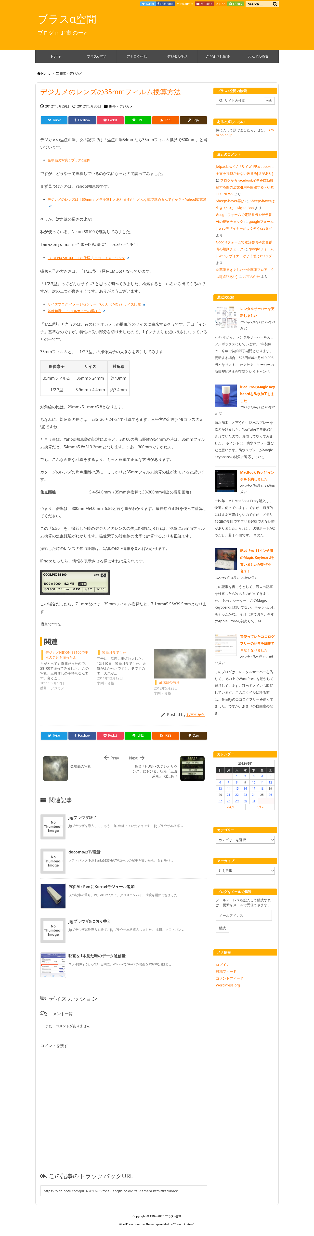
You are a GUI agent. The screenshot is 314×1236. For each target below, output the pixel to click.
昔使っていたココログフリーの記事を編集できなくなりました (257, 643)
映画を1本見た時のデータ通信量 (97, 955)
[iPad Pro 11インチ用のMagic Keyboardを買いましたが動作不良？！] (226, 559)
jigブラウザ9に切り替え (89, 921)
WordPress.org (228, 985)
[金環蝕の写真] (180, 663)
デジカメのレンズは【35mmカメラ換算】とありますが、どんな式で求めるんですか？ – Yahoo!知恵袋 (127, 199)
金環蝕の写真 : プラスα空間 (69, 160)
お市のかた (195, 714)
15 (237, 788)
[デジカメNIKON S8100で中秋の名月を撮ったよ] (68, 670)
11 (262, 782)
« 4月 (230, 807)
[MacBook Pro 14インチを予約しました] (226, 480)
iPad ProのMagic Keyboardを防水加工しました (257, 394)
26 (270, 795)
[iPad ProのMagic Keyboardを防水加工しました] (226, 395)
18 (262, 788)
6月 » (260, 807)
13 (220, 788)
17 (253, 788)
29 (237, 801)
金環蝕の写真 (169, 682)
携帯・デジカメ (71, 73)
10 (253, 782)
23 (245, 795)
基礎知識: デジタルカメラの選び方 (74, 310)
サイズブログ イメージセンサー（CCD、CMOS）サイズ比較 (94, 304)
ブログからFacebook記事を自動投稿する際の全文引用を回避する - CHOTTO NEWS (245, 187)
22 (237, 795)
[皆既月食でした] (125, 667)
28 (228, 801)
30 (245, 801)
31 (253, 801)
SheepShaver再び (230, 201)
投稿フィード (226, 971)
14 (228, 788)
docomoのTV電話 (84, 852)
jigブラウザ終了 (82, 817)
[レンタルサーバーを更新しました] (226, 317)
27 (220, 801)
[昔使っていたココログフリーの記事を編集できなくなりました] (226, 644)
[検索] (275, 4)
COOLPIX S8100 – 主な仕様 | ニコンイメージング (86, 257)
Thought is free (183, 1224)
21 (228, 795)
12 (270, 782)
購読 (222, 928)
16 (245, 788)
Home (45, 73)
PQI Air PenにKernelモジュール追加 (101, 886)
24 (253, 795)
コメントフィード (229, 978)
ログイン (223, 964)
